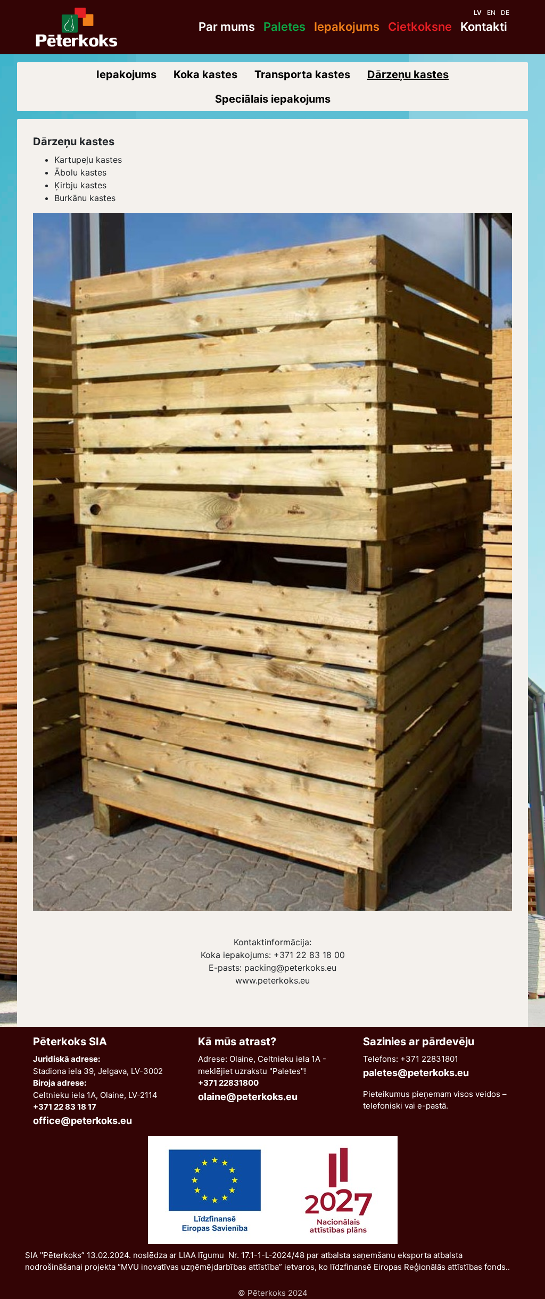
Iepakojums (346, 27)
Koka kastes (205, 74)
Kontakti (483, 27)
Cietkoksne (420, 27)
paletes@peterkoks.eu (416, 1072)
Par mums (227, 27)
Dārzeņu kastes (408, 74)
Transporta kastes (302, 74)
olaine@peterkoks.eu (248, 1096)
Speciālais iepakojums (273, 99)
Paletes (284, 27)
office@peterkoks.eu (82, 1120)
